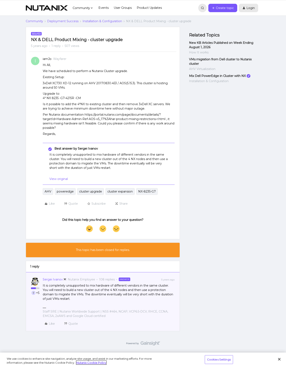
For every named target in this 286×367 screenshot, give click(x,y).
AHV (48, 191)
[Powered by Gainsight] (143, 344)
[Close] (279, 359)
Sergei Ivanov (53, 279)
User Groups (123, 8)
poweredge (65, 191)
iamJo (47, 59)
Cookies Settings (219, 359)
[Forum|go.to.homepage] (47, 8)
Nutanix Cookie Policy (91, 362)
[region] (143, 360)
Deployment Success (63, 21)
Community (34, 21)
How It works (199, 52)
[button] (222, 8)
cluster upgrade (90, 191)
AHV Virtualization (202, 69)
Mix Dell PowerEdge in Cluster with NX (217, 76)
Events (103, 8)
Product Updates (149, 8)
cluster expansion (120, 191)
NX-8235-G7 (147, 191)
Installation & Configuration (102, 21)
